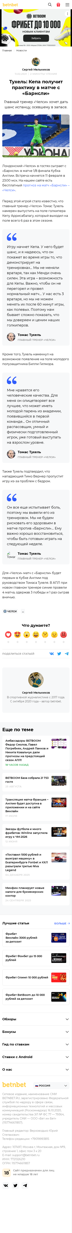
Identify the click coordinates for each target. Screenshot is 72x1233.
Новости (21, 50)
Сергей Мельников (36, 69)
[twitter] (15, 1185)
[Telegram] (67, 653)
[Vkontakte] (52, 653)
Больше (60, 923)
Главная (7, 50)
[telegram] (25, 1185)
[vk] (5, 1185)
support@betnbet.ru (26, 1155)
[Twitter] (59, 653)
